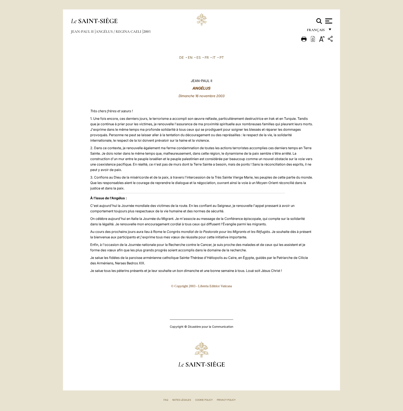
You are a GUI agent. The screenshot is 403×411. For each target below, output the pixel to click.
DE (181, 57)
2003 (146, 31)
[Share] (331, 39)
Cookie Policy (204, 399)
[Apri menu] (328, 21)
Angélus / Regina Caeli (119, 31)
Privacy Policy (226, 399)
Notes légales (181, 399)
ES (198, 57)
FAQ (166, 399)
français (316, 31)
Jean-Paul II (82, 31)
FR (207, 57)
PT (222, 57)
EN (190, 57)
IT (214, 57)
